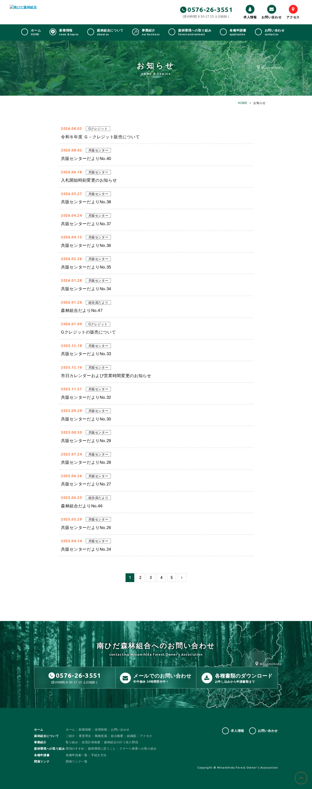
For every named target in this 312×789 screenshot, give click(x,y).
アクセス (293, 17)
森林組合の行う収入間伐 (121, 742)
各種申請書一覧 (77, 755)
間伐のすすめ (75, 748)
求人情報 (250, 17)
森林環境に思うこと (102, 748)
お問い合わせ (272, 17)
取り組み (72, 742)
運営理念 (85, 736)
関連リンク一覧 (77, 761)
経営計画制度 (91, 742)
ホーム (70, 729)
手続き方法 (99, 755)
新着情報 (85, 729)
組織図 (131, 736)
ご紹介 (70, 736)
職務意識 (101, 736)
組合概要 (117, 736)
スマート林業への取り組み (137, 748)
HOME (242, 103)
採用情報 (101, 729)
